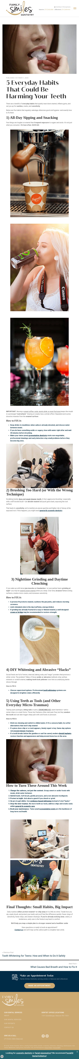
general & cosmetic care (25, 806)
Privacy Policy (48, 1047)
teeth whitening (49, 690)
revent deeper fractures (24, 731)
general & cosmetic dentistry (51, 511)
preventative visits (48, 809)
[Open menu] (75, 8)
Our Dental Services (12, 1019)
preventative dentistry (38, 435)
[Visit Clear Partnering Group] (2, 1056)
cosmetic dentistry (24, 1053)
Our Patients (9, 1023)
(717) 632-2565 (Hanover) (13, 1039)
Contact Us (9, 1027)
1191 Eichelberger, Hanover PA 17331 (55, 1016)
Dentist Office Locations (53, 1013)
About (6, 1015)
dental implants (65, 733)
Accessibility (57, 1047)
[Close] (77, 1052)
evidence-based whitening (40, 801)
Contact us (19, 930)
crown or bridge (16, 612)
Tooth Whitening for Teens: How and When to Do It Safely (33, 955)
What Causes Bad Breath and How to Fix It (53, 967)
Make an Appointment (39, 986)
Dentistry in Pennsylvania (63, 7)
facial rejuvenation (43, 1053)
